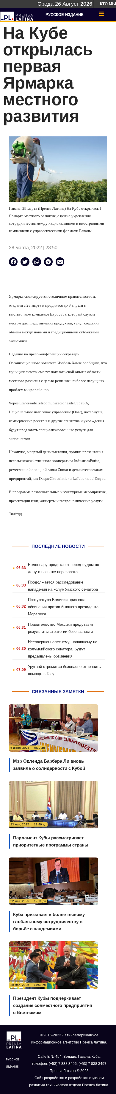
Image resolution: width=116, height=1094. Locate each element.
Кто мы (108, 4)
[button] (13, 261)
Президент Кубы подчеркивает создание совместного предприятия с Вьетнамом (52, 1005)
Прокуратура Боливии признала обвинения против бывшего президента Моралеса (63, 607)
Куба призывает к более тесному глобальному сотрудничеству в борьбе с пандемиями (49, 921)
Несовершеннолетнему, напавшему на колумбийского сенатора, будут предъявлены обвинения (62, 649)
